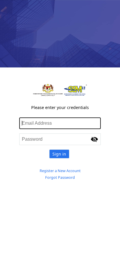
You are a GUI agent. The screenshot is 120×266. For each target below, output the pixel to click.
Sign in (59, 154)
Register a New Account (60, 170)
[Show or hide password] (94, 139)
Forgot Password (60, 177)
